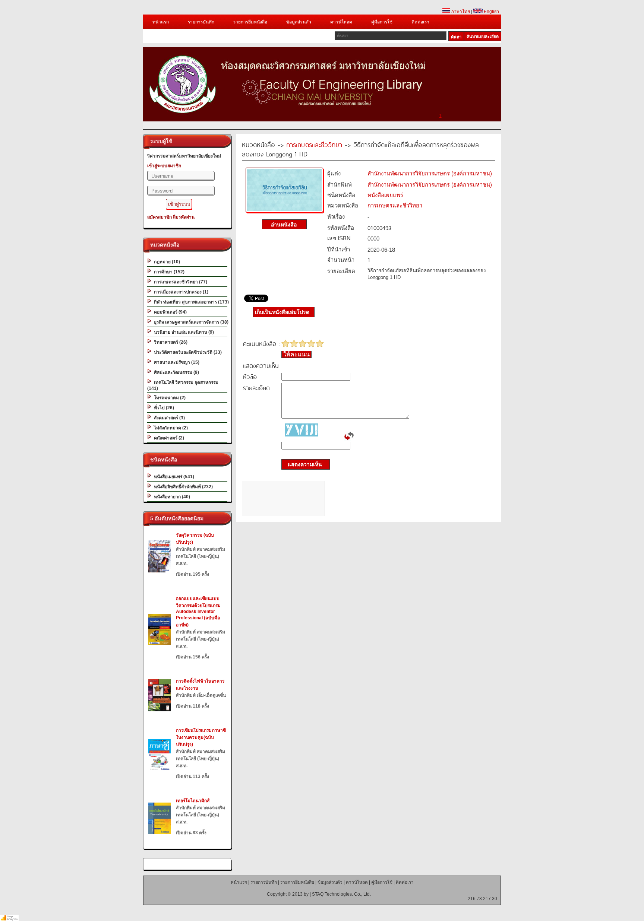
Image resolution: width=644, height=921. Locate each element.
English (491, 11)
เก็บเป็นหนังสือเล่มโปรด (282, 312)
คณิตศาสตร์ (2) (168, 438)
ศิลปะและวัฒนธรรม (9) (175, 372)
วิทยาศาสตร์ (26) (169, 342)
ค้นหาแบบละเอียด (482, 36)
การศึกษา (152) (168, 271)
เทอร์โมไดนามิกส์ (192, 800)
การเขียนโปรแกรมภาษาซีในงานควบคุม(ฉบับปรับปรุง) (201, 737)
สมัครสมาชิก (159, 217)
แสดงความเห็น (302, 464)
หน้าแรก (160, 22)
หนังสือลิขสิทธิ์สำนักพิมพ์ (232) (182, 486)
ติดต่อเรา (420, 22)
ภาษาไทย (460, 11)
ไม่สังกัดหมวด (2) (170, 428)
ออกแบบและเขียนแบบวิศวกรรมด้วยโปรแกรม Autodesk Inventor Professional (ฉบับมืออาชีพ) (198, 612)
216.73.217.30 (482, 898)
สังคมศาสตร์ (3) (168, 417)
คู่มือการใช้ (381, 22)
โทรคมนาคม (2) (169, 397)
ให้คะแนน (296, 354)
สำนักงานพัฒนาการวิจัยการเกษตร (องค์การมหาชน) (429, 173)
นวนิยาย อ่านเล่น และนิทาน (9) (183, 332)
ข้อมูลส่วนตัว (298, 22)
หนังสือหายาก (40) (171, 496)
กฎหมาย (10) (166, 261)
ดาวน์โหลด (341, 22)
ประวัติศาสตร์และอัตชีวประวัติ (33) (187, 352)
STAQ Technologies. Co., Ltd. (341, 894)
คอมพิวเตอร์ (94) (169, 312)
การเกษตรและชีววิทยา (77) (179, 282)
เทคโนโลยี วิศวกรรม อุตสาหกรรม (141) (182, 385)
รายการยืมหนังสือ (250, 22)
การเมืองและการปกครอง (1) (180, 292)
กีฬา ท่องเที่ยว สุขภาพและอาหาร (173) (190, 302)
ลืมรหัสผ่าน (184, 217)
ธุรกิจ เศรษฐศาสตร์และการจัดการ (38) (190, 322)
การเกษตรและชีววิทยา (314, 144)
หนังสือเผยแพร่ (385, 195)
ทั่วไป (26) (163, 407)
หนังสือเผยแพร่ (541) (173, 476)
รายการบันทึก (201, 22)
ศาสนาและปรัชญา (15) (175, 362)
